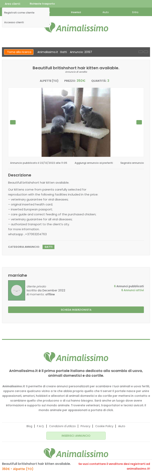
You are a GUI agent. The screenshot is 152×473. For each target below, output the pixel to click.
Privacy (85, 426)
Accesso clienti (14, 22)
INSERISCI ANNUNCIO (76, 436)
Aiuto (121, 426)
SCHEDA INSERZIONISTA (76, 310)
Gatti (63, 52)
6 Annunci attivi (132, 290)
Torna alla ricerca (19, 52)
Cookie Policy (104, 426)
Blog (29, 426)
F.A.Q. (40, 426)
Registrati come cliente (19, 12)
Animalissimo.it (47, 52)
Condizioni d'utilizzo (62, 426)
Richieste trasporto (42, 4)
